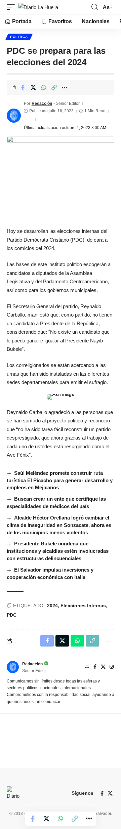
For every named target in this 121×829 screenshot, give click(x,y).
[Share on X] (33, 87)
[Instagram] (111, 667)
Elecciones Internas (83, 605)
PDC (11, 615)
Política (19, 37)
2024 (52, 605)
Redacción (42, 103)
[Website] (87, 667)
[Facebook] (95, 667)
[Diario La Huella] (38, 7)
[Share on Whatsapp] (43, 87)
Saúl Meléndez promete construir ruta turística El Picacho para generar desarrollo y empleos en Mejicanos (60, 480)
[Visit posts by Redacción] (14, 116)
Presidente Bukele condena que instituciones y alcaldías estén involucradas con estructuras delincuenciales (58, 551)
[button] (12, 7)
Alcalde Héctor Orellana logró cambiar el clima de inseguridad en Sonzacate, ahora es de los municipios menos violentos (59, 525)
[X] (103, 667)
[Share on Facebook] (23, 87)
